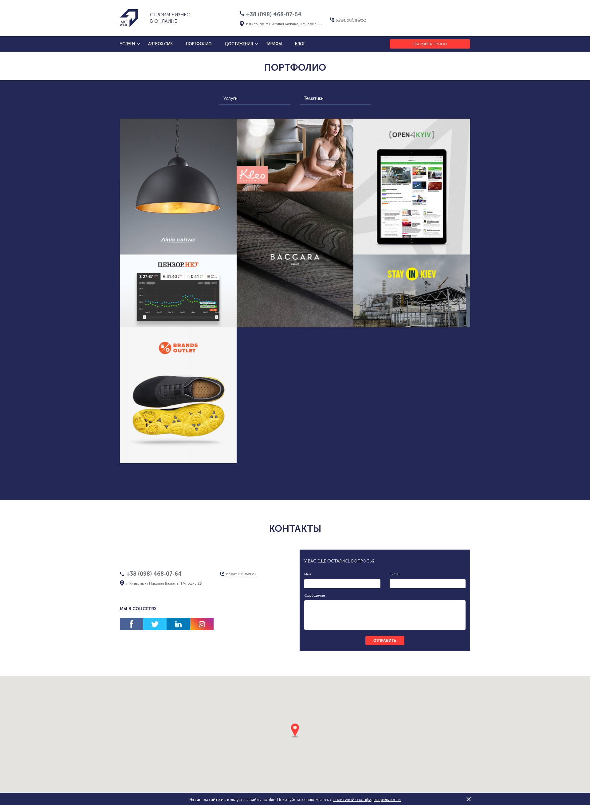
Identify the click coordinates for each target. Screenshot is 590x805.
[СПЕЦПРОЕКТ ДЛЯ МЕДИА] (178, 291)
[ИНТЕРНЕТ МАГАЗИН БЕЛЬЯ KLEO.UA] (295, 155)
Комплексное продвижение (202, 245)
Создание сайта (204, 233)
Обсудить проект (429, 44)
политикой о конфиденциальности (367, 799)
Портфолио (199, 43)
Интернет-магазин (155, 233)
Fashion (201, 454)
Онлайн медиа (191, 332)
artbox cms (160, 43)
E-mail (395, 574)
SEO (222, 332)
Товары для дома (144, 245)
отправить (384, 640)
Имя (308, 574)
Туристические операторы (412, 320)
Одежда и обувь (165, 454)
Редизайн (260, 318)
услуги (127, 43)
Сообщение (314, 595)
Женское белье (281, 196)
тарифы (274, 43)
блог (300, 43)
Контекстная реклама (319, 306)
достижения (239, 43)
